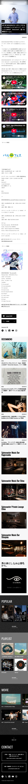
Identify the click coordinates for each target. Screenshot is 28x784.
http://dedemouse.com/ (6, 241)
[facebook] (9, 331)
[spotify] (2, 331)
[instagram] (16, 331)
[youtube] (13, 331)
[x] (6, 331)
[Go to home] (7, 2)
